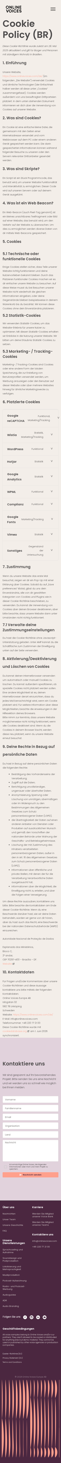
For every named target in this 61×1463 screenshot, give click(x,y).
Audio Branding (11, 1306)
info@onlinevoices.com (44, 1241)
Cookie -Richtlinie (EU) (12, 1353)
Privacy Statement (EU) (13, 1358)
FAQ (5, 1230)
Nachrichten (9, 1213)
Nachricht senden (32, 1174)
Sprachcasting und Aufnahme (13, 1251)
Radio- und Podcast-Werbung (14, 1288)
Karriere (37, 1207)
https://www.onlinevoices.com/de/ (23, 76)
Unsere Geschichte (13, 1225)
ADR (5, 1300)
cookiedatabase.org (15, 1031)
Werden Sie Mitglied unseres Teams (43, 1223)
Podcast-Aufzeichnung (15, 1280)
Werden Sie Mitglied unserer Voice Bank (43, 1215)
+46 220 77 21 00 (41, 1246)
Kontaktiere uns (42, 1234)
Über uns (8, 1207)
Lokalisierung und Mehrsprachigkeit (12, 1268)
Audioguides (9, 1294)
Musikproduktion (11, 1275)
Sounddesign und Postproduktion (12, 1259)
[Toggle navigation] (53, 9)
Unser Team (9, 1219)
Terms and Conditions (12, 1362)
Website (7, 963)
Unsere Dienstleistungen (14, 1242)
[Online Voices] (13, 9)
